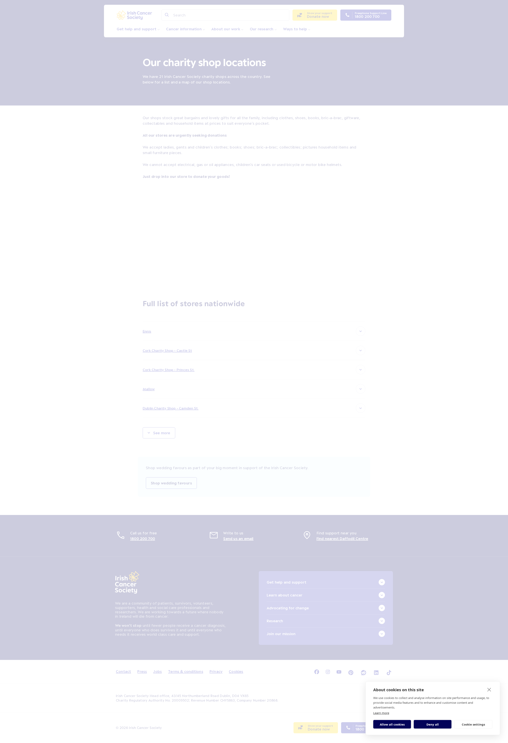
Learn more (381, 713)
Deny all (432, 724)
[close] (489, 689)
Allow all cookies (392, 724)
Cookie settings (473, 724)
